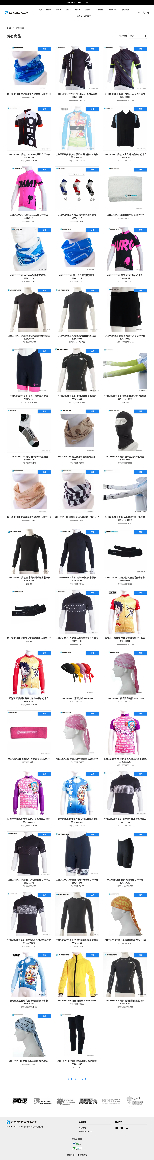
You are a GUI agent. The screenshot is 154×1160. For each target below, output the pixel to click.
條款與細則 (71, 1155)
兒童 (67, 10)
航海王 (87, 10)
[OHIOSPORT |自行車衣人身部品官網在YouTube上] (121, 1129)
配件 (77, 10)
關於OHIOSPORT (86, 1131)
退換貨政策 (82, 1155)
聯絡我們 (125, 10)
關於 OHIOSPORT (84, 16)
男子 (48, 10)
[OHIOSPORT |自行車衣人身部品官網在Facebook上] (116, 1129)
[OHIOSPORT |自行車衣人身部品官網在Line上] (127, 1129)
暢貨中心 (112, 10)
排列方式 (123, 36)
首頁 (40, 10)
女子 (58, 10)
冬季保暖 (99, 10)
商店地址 (82, 1128)
